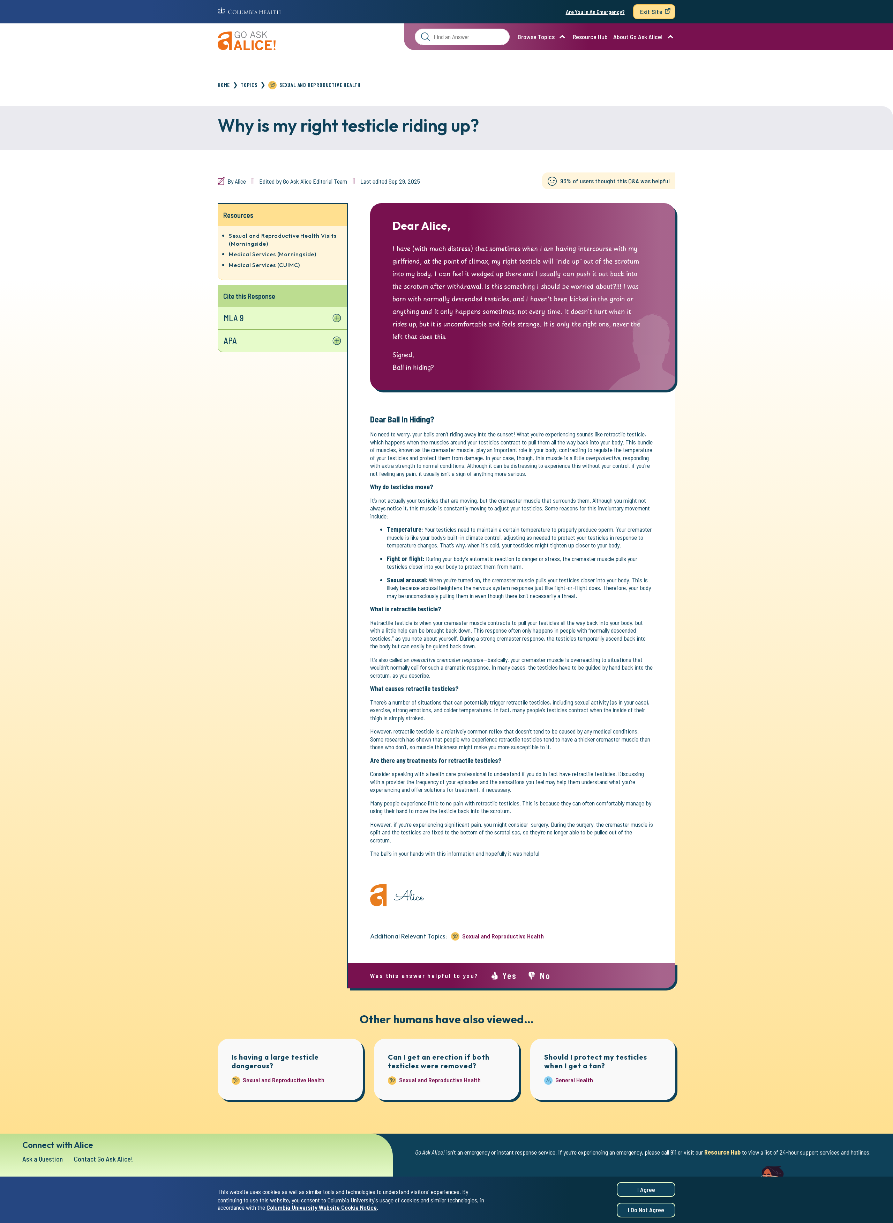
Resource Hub (590, 36)
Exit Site (651, 11)
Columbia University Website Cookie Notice (322, 1207)
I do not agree (646, 1210)
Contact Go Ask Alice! (103, 1159)
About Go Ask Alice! (638, 36)
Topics (249, 84)
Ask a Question (42, 1159)
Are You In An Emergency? (595, 11)
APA (230, 341)
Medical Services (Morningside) (272, 254)
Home (224, 84)
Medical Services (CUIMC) (264, 264)
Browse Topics (536, 36)
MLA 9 (234, 318)
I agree (646, 1189)
